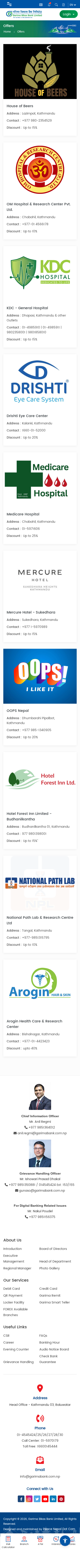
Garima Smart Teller (54, 1302)
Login (67, 14)
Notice (49, 5)
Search (56, 5)
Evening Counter (16, 1349)
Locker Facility (13, 1302)
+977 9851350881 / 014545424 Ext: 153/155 (41, 1184)
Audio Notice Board (54, 1349)
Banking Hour (49, 1342)
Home (7, 31)
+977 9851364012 (42, 1127)
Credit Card (48, 1288)
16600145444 (47, 1446)
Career (8, 1342)
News (41, 5)
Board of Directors (53, 1248)
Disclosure (64, 5)
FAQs (43, 1335)
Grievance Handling (18, 1362)
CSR (6, 1335)
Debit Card (11, 1288)
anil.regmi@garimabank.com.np (42, 1133)
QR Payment (12, 1295)
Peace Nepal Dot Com (59, 1529)
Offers (20, 31)
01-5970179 (49, 1440)
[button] (65, 1541)
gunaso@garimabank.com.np (42, 1190)
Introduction (12, 1248)
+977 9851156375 (41, 1217)
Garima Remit (49, 1295)
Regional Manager (17, 1268)
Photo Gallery (49, 1268)
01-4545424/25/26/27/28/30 (40, 1434)
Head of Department (55, 1261)
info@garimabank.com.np (40, 1476)
